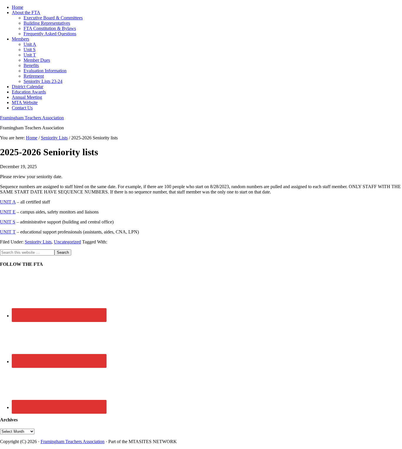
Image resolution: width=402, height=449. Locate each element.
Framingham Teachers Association (32, 117)
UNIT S (7, 221)
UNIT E (8, 211)
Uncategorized (67, 241)
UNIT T (8, 231)
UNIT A (8, 201)
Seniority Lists (38, 241)
